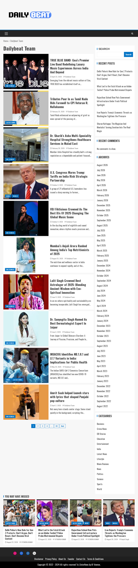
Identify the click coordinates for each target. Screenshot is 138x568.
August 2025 (102, 225)
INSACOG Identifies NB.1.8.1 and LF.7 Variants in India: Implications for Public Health (69, 358)
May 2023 (101, 361)
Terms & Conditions (95, 559)
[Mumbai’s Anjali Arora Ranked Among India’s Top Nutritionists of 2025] (26, 255)
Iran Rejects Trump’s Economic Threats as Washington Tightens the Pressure (119, 532)
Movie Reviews (103, 464)
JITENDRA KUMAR (27, 542)
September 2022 (104, 401)
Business (100, 423)
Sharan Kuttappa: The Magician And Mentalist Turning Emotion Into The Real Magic (113, 127)
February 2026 (103, 195)
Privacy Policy (51, 559)
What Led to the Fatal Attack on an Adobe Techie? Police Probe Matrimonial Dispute (51, 532)
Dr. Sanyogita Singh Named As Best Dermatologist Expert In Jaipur (68, 323)
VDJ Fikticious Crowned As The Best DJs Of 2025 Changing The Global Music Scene (69, 213)
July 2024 (101, 290)
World (15, 196)
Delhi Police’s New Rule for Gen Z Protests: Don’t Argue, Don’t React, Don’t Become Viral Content (115, 75)
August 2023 (102, 346)
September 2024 (104, 280)
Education (101, 438)
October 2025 (102, 215)
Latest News (10, 123)
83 (57, 426)
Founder (71, 559)
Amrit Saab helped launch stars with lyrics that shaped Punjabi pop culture (69, 397)
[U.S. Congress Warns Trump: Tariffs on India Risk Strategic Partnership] (26, 181)
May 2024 (101, 300)
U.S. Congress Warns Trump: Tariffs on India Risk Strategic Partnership (68, 176)
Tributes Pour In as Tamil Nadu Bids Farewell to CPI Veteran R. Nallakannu (69, 103)
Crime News (102, 428)
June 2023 (101, 356)
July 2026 (101, 170)
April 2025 (101, 245)
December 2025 (103, 205)
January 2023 (102, 381)
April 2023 (101, 366)
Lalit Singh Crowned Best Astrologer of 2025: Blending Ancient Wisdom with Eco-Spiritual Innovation (68, 286)
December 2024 (103, 265)
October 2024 (103, 275)
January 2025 (102, 260)
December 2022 (103, 386)
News (8, 196)
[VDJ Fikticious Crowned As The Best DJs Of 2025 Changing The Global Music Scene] (26, 218)
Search (104, 49)
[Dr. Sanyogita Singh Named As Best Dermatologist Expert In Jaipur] (26, 328)
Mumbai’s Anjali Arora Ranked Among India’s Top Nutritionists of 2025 (69, 250)
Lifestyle (100, 459)
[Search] (132, 33)
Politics (100, 474)
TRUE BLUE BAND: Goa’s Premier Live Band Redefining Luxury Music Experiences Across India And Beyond (69, 66)
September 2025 (104, 220)
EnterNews (84, 564)
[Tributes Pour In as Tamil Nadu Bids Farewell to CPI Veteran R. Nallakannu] (26, 108)
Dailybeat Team (70, 77)
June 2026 (101, 175)
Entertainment (103, 443)
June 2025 (101, 235)
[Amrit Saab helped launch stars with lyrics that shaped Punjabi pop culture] (26, 402)
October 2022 (102, 396)
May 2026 (101, 180)
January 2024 (102, 320)
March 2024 (102, 310)
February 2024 (103, 315)
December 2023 (103, 325)
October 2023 (102, 336)
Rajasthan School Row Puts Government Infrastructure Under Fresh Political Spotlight (113, 101)
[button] (6, 33)
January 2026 (102, 200)
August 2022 (102, 406)
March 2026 (102, 190)
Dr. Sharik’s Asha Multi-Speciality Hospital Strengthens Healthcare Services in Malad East (70, 139)
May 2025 (101, 240)
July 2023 (101, 351)
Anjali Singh (125, 539)
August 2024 (102, 285)
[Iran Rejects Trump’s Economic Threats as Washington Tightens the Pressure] (119, 512)
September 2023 (104, 341)
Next (62, 426)
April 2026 (101, 185)
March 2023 (102, 371)
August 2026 (102, 165)
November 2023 (103, 331)
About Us (62, 559)
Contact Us (80, 559)
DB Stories (10, 86)
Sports (99, 484)
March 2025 (102, 250)
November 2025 (103, 210)
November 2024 (103, 270)
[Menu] (6, 33)
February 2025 (103, 255)
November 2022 (103, 391)
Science (100, 479)
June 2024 (101, 295)
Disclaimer (38, 559)
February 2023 (103, 376)
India (8, 380)
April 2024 (101, 305)
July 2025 (101, 230)
